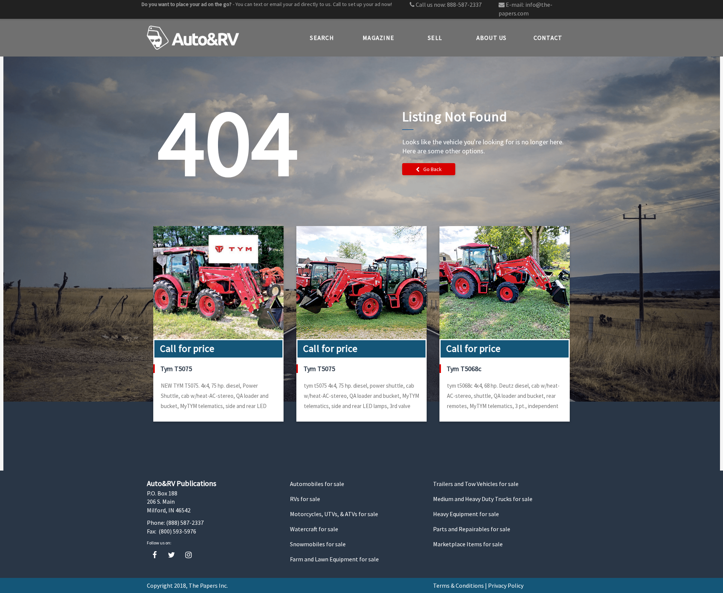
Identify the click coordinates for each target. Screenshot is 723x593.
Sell (435, 37)
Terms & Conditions (458, 585)
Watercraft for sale (314, 529)
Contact (548, 37)
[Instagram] (188, 555)
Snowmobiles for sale (318, 544)
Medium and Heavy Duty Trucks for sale (482, 499)
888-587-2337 (464, 4)
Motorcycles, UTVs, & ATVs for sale (334, 514)
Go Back (432, 169)
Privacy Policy (505, 585)
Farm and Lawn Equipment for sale (334, 559)
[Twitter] (171, 555)
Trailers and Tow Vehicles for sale (476, 484)
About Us (491, 37)
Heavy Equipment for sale (466, 514)
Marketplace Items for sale (468, 544)
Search (322, 37)
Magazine (378, 37)
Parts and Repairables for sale (471, 529)
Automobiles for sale (317, 484)
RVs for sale (305, 499)
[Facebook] (154, 555)
